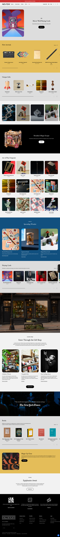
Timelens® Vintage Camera (8, 62)
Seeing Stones (41, 91)
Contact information (24, 533)
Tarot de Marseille (51, 175)
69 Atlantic (50, 455)
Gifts (26, 4)
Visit (48, 4)
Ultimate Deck (18, 282)
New (29, 4)
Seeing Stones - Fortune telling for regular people (30, 1)
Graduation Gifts (31, 521)
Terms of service (13, 533)
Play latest (24, 460)
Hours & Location (4, 381)
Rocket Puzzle (7, 91)
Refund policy (4, 533)
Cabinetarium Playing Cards (52, 282)
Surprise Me (45, 4)
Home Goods (17, 4)
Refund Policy (22, 521)
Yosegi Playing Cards (30, 282)
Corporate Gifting (42, 523)
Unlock (41, 141)
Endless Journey (23, 212)
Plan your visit (30, 386)
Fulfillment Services (42, 521)
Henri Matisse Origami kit (23, 62)
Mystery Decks (51, 193)
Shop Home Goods (44, 256)
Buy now (41, 27)
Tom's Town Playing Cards (41, 282)
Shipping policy (19, 533)
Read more (30, 489)
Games (12, 4)
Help (51, 4)
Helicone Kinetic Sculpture (53, 91)
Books (22, 4)
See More (22, 381)
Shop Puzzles (23, 256)
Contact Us (21, 518)
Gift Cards (30, 523)
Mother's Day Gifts (32, 518)
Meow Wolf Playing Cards (7, 282)
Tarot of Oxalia (51, 212)
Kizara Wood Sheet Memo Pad (37, 62)
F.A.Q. (20, 523)
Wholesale (40, 518)
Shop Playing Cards (5, 255)
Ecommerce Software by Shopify (12, 532)
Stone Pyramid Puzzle (8, 212)
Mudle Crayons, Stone (18, 91)
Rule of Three (23, 175)
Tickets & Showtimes (44, 381)
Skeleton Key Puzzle (37, 175)
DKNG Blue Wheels (37, 212)
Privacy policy (8, 533)
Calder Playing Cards (37, 193)
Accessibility (52, 518)
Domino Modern (30, 91)
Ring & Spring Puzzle (23, 193)
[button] (59, 268)
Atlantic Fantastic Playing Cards (9, 175)
